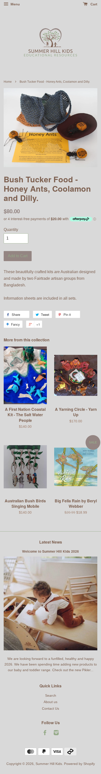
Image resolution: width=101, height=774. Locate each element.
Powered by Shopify (79, 764)
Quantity (11, 229)
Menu (15, 4)
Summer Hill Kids (49, 764)
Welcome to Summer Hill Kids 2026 (50, 551)
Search (50, 695)
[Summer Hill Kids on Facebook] (45, 733)
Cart (93, 4)
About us (50, 702)
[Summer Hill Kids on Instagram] (56, 733)
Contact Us (50, 708)
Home (8, 81)
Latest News (50, 542)
